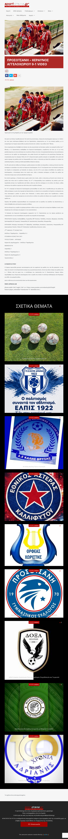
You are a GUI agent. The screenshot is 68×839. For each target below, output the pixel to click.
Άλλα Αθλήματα (21, 15)
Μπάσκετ (40, 11)
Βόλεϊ (49, 11)
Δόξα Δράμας (17, 11)
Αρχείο (31, 15)
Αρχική (8, 11)
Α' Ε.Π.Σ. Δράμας (9, 80)
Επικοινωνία (35, 824)
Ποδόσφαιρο (29, 11)
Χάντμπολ (9, 15)
